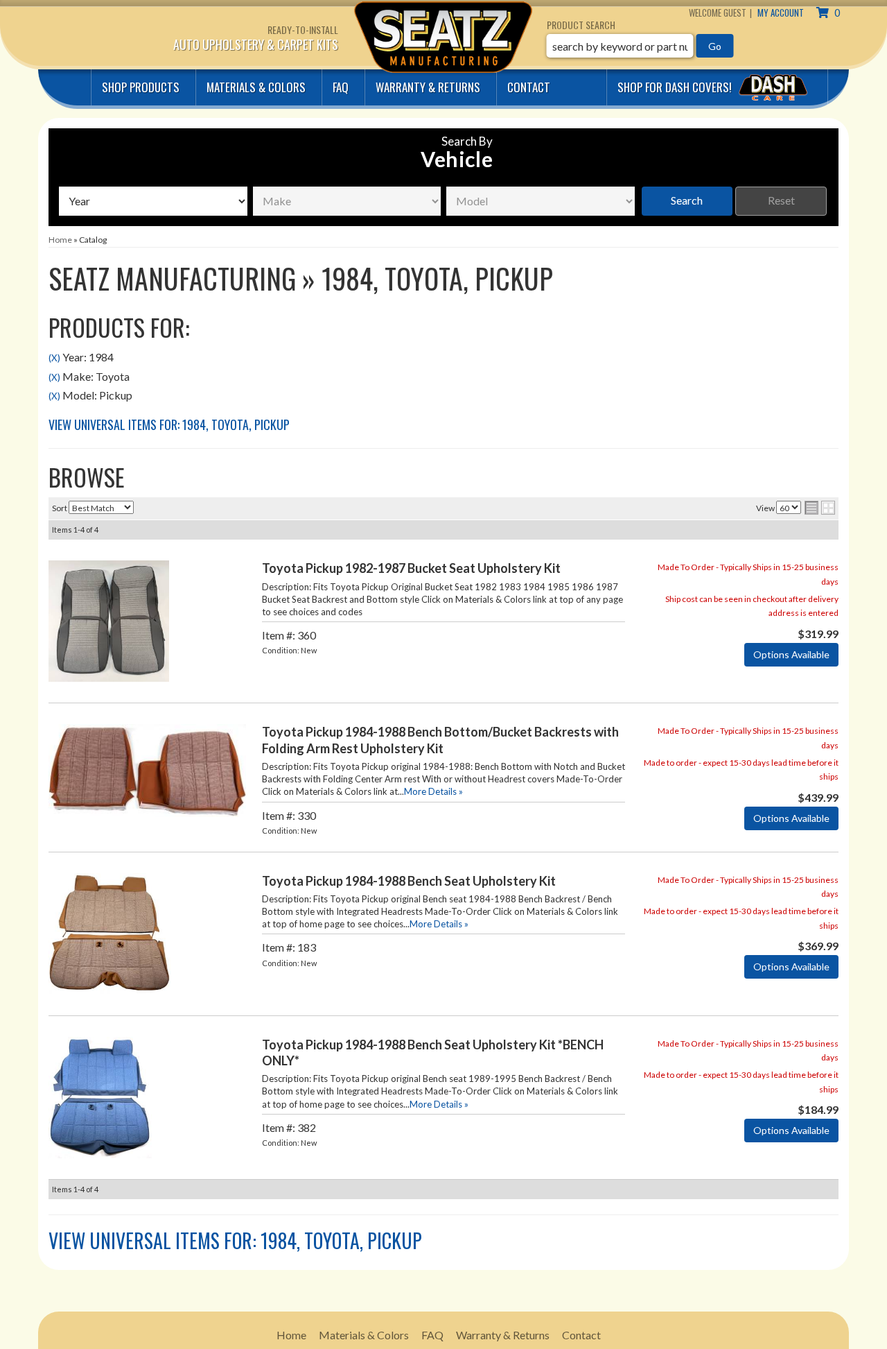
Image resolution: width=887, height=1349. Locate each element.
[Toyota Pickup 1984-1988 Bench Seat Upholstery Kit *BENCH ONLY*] (100, 1095)
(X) (54, 357)
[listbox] (153, 201)
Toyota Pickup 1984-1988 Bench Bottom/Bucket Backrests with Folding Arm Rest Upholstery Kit (440, 739)
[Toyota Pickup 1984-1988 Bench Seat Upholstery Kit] (109, 931)
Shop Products (140, 87)
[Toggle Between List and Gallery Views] (820, 508)
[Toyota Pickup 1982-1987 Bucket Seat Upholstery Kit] (109, 619)
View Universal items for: (169, 424)
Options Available (791, 654)
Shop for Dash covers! (676, 87)
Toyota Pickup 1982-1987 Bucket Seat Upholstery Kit (411, 568)
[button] (640, 46)
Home (291, 1334)
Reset (781, 200)
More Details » (433, 791)
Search (687, 200)
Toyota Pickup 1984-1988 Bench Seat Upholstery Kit (409, 880)
